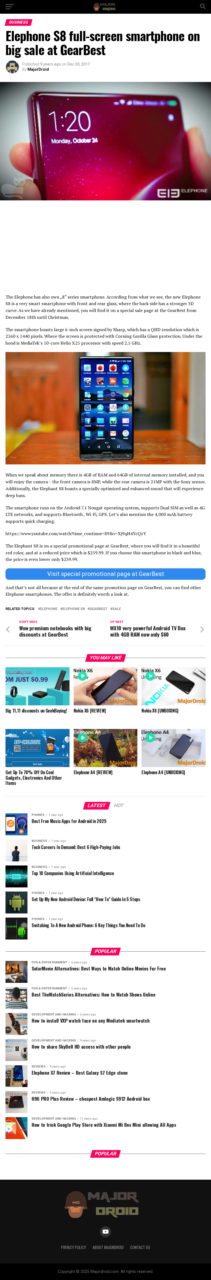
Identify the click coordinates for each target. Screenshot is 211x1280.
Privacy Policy (73, 1247)
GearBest (98, 609)
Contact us (140, 1247)
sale (116, 609)
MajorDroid (38, 69)
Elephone (48, 609)
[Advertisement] (105, 247)
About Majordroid (108, 1247)
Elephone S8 (73, 609)
